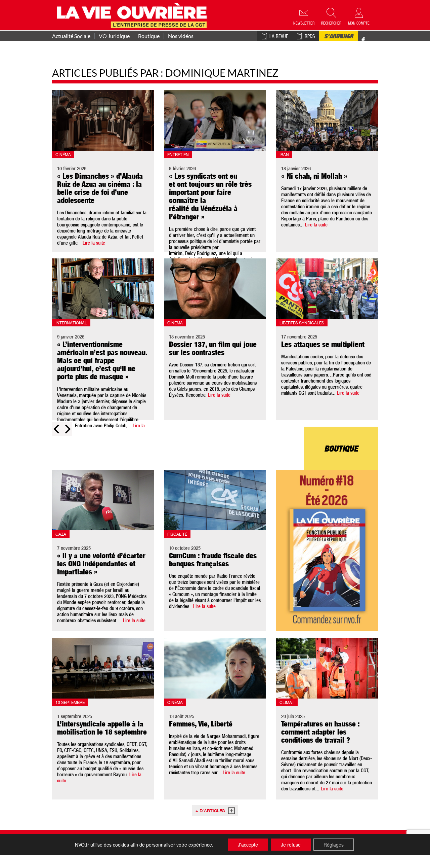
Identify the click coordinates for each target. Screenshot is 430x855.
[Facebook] (363, 40)
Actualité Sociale (71, 36)
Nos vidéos (181, 36)
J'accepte (248, 844)
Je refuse (291, 844)
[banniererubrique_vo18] (327, 550)
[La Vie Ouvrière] (133, 14)
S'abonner (338, 37)
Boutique (149, 36)
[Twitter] (370, 37)
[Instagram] (375, 40)
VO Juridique (114, 36)
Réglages (334, 844)
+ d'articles (210, 811)
